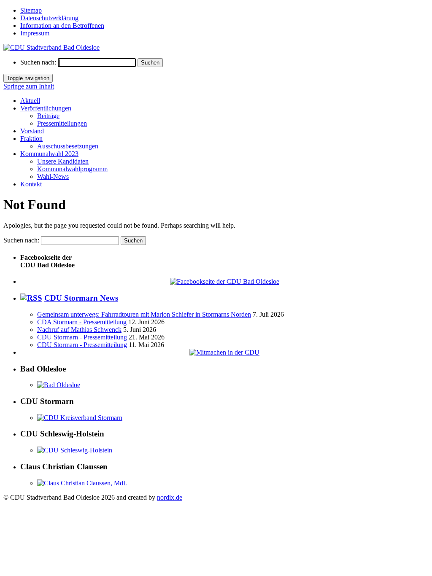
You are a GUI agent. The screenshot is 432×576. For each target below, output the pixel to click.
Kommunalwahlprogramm (72, 168)
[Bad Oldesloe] (58, 384)
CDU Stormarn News (81, 297)
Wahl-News (53, 176)
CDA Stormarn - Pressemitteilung (82, 322)
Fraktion (31, 138)
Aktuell (30, 100)
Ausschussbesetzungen (67, 146)
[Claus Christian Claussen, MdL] (82, 483)
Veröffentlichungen (45, 108)
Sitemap (31, 10)
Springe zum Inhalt (28, 86)
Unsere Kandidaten (63, 161)
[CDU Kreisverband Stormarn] (79, 417)
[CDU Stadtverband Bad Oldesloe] (51, 47)
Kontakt (31, 184)
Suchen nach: (38, 62)
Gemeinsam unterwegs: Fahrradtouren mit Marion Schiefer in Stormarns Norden (144, 314)
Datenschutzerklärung (49, 18)
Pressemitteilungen (62, 123)
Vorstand (32, 131)
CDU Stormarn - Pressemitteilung (82, 337)
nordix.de (169, 497)
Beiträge (48, 115)
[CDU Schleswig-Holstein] (74, 450)
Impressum (34, 33)
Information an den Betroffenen (62, 25)
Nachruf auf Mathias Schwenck (79, 329)
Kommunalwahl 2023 (49, 153)
